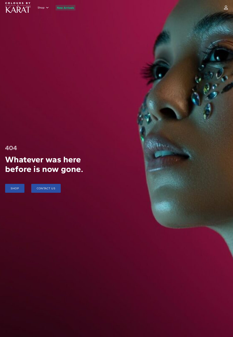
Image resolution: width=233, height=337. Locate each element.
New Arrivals (65, 7)
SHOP (15, 188)
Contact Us (46, 188)
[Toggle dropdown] (47, 7)
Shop (41, 7)
